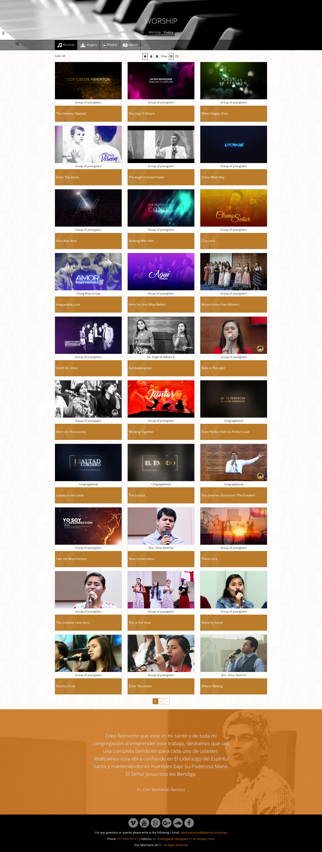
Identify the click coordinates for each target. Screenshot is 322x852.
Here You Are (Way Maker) (147, 304)
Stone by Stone (212, 623)
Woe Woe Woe (66, 241)
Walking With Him (141, 241)
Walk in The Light (213, 368)
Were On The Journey (71, 432)
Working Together (141, 432)
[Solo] (151, 56)
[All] (145, 56)
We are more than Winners (220, 304)
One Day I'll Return (142, 113)
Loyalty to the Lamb (70, 495)
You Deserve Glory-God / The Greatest (228, 495)
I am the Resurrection (71, 559)
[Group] (157, 56)
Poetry (168, 32)
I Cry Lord (208, 241)
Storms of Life (65, 686)
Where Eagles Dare (214, 113)
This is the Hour (140, 623)
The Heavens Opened (71, 113)
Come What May (212, 177)
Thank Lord (209, 559)
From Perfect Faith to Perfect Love (225, 432)
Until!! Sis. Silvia (67, 368)
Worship (155, 32)
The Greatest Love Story (73, 623)
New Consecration (141, 559)
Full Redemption (140, 368)
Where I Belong (212, 686)
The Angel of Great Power (147, 177)
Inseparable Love (68, 304)
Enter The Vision (67, 177)
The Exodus (137, 495)
